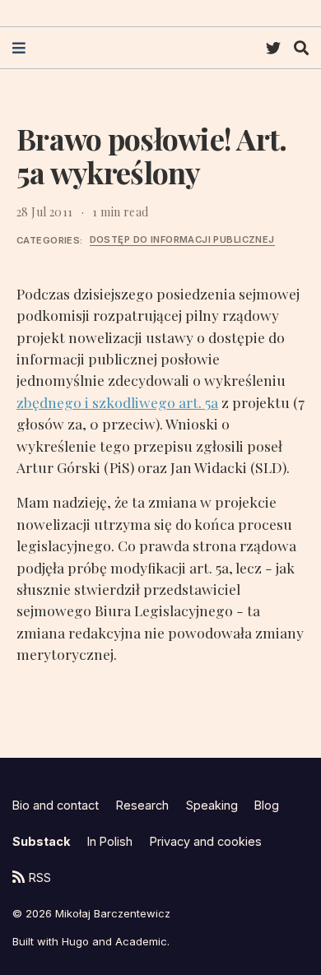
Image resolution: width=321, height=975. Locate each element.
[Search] (301, 48)
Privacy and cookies (206, 841)
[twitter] (273, 48)
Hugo (75, 941)
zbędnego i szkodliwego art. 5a (117, 401)
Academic (141, 941)
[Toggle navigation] (19, 48)
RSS (40, 877)
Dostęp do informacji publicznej (182, 239)
